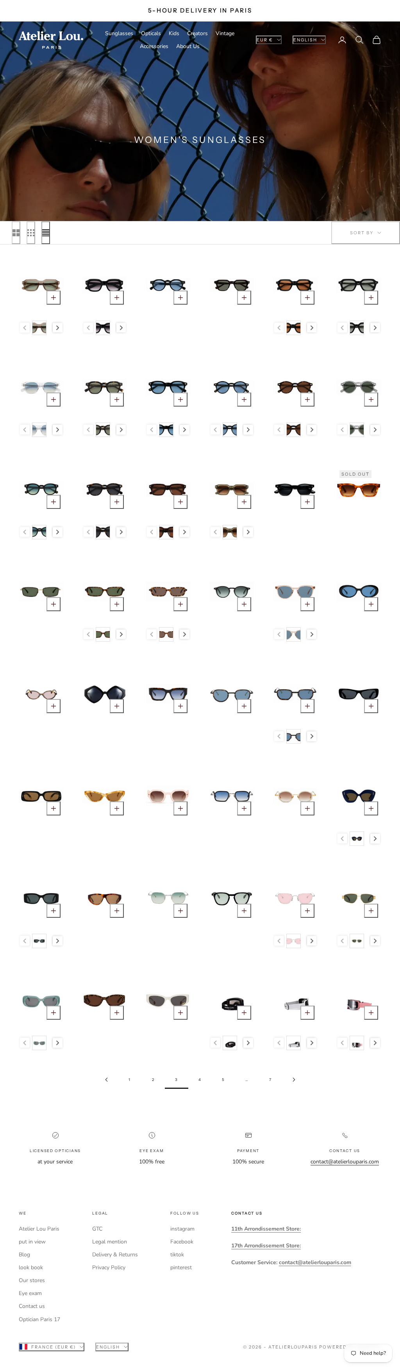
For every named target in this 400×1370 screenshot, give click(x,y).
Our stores (32, 1280)
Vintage (225, 33)
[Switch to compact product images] (45, 232)
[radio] (39, 327)
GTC (97, 1229)
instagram (182, 1229)
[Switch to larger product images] (16, 232)
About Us (188, 46)
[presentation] (57, 328)
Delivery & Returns (115, 1254)
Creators (197, 33)
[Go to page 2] (106, 1079)
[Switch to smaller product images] (31, 232)
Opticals (151, 33)
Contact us (32, 1306)
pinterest (181, 1267)
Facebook (181, 1241)
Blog (24, 1254)
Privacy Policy (108, 1267)
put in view (32, 1241)
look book (31, 1267)
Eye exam (30, 1293)
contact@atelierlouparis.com (345, 1161)
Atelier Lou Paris (39, 1229)
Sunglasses (119, 33)
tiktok (177, 1254)
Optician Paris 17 (39, 1319)
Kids (174, 33)
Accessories (154, 46)
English (305, 40)
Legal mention (109, 1241)
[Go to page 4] (293, 1079)
